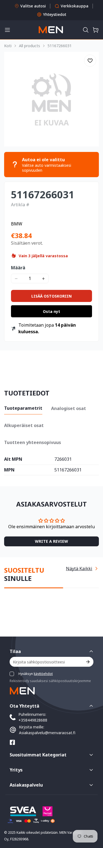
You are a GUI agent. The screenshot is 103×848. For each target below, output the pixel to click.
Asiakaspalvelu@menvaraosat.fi (47, 732)
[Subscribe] (87, 662)
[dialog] (19, 844)
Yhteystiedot (54, 14)
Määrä (18, 267)
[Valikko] (7, 30)
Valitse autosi (33, 6)
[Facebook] (12, 742)
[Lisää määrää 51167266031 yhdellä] (43, 278)
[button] (85, 30)
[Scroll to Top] (93, 818)
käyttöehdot (43, 673)
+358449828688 (32, 720)
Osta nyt (51, 311)
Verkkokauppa (74, 6)
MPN (9, 470)
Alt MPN (13, 459)
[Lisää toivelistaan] (90, 61)
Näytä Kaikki (79, 568)
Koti (8, 45)
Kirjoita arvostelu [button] (51, 541)
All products (29, 45)
